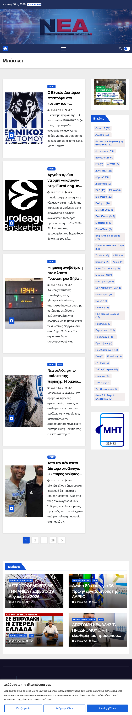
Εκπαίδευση (105, 216)
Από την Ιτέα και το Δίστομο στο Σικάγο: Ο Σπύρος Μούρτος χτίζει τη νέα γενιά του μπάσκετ (64, 474)
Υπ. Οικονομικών (106, 389)
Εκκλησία (103, 203)
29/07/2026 (57, 192)
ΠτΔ (99, 356)
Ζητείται (102, 255)
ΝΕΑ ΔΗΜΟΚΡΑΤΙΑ (108, 288)
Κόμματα (102, 262)
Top (60, 364)
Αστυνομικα (104, 151)
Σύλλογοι (102, 376)
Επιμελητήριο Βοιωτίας (107, 237)
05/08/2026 (57, 110)
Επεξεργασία (23, 708)
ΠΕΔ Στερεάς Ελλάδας (107, 315)
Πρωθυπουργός (106, 349)
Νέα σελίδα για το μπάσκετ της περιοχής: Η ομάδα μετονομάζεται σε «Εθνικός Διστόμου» (63, 381)
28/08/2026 (81, 602)
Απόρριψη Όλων (64, 708)
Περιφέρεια (105, 330)
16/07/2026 (57, 388)
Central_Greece (81, 581)
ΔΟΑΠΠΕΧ (103, 170)
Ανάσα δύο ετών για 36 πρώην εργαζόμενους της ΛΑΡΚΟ (95, 591)
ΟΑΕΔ (101, 301)
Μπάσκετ (103, 275)
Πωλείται (114, 356)
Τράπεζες (102, 382)
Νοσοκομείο (104, 294)
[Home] (5, 48)
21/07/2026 (57, 285)
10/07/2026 (57, 480)
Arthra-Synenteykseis (21, 581)
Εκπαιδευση (103, 222)
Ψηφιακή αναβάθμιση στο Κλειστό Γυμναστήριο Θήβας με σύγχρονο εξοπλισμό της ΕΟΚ (64, 278)
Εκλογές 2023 (104, 209)
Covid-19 (102, 128)
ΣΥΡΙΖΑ (102, 363)
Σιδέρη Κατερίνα (106, 369)
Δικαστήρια (103, 183)
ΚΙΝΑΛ (118, 255)
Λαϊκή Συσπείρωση (107, 268)
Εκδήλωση (103, 196)
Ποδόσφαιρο (105, 336)
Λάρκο (118, 262)
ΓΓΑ (99, 164)
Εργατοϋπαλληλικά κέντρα (109, 247)
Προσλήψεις (103, 343)
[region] (66, 697)
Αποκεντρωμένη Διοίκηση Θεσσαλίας (109, 143)
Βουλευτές (104, 157)
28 (52, 540)
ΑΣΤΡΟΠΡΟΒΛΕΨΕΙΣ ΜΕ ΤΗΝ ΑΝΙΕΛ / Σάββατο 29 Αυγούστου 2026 (31, 591)
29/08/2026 (18, 602)
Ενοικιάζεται (103, 229)
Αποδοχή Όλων (107, 708)
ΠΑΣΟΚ (102, 307)
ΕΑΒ (100, 190)
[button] (120, 48)
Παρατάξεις (103, 323)
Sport (51, 86)
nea (70, 110)
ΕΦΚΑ (115, 190)
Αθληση (102, 134)
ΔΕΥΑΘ (113, 164)
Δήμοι (102, 177)
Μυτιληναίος (104, 281)
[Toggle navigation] (63, 49)
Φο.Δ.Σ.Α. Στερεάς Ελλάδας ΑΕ (105, 397)
